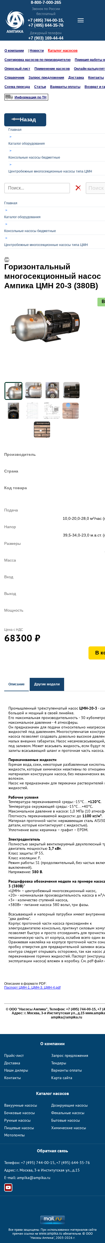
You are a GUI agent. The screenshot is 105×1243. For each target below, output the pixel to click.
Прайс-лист (14, 1055)
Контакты (96, 78)
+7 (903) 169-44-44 (45, 38)
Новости (37, 51)
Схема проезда (17, 87)
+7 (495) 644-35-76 (45, 25)
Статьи (40, 87)
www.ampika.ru (50, 1233)
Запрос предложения (46, 78)
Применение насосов (52, 69)
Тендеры (58, 1062)
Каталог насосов (63, 50)
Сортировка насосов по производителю (37, 60)
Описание (16, 684)
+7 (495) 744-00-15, (46, 20)
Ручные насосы (17, 1120)
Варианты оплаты (65, 87)
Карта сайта (61, 1077)
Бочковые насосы (19, 1112)
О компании (14, 51)
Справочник (14, 78)
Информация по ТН (30, 97)
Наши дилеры (16, 1070)
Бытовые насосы (65, 1120)
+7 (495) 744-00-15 (38, 1162)
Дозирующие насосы (69, 1105)
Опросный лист (17, 69)
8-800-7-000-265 (46, 2)
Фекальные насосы (67, 1112)
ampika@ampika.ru (33, 1177)
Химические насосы (68, 1127)
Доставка (76, 78)
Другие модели (47, 684)
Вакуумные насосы (20, 1105)
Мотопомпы (14, 1135)
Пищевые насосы (19, 1127)
